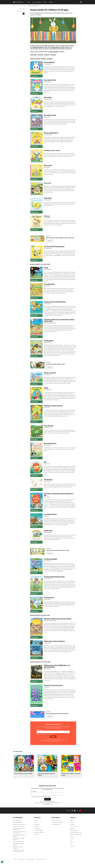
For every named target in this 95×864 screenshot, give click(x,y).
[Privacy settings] (2, 862)
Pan (71, 840)
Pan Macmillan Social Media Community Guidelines (18, 851)
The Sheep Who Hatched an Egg (54, 576)
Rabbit (46, 388)
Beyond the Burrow (50, 443)
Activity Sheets (37, 828)
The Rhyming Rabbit (50, 559)
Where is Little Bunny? (51, 133)
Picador (71, 842)
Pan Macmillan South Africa (57, 822)
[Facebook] (72, 810)
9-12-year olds (53, 54)
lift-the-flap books (38, 47)
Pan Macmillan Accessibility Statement (18, 844)
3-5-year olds (40, 54)
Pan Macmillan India (56, 824)
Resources (37, 817)
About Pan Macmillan (17, 820)
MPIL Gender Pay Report (18, 822)
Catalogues (36, 826)
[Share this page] (24, 14)
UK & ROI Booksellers (38, 830)
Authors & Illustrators (36, 2)
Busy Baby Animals (50, 115)
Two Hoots (72, 846)
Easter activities (54, 51)
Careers (35, 822)
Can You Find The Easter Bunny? (54, 246)
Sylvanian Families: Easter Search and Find (57, 618)
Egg (45, 462)
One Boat (72, 838)
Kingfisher (72, 824)
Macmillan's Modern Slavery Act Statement (19, 835)
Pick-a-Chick (48, 97)
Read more (50, 240)
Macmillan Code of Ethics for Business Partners (19, 829)
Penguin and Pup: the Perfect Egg (54, 302)
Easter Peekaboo (49, 62)
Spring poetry (55, 47)
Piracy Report (37, 824)
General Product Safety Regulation (17, 847)
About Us (51, 2)
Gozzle (46, 267)
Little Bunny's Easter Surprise (53, 405)
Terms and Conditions (30, 859)
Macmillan (72, 828)
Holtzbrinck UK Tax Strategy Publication (18, 839)
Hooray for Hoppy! (50, 373)
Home (14, 5)
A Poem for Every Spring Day (53, 685)
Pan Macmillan (17, 817)
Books (28, 2)
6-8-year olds (46, 54)
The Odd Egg (48, 479)
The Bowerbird (48, 340)
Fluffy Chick (48, 198)
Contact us (36, 820)
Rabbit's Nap (48, 530)
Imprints (73, 817)
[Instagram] (75, 810)
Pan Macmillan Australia (56, 820)
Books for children (23, 5)
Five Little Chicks (49, 284)
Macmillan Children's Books (75, 832)
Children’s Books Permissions (19, 841)
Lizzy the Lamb (48, 425)
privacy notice (46, 740)
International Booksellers (39, 832)
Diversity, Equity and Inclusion (19, 824)
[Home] (18, 2)
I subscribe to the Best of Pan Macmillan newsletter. (41, 796)
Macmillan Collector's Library (76, 834)
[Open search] (81, 2)
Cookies (14, 859)
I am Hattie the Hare (50, 514)
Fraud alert (36, 834)
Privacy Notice (21, 859)
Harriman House (73, 826)
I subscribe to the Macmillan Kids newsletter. (46, 734)
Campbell (72, 822)
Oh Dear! (47, 216)
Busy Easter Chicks (50, 80)
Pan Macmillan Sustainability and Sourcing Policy (19, 832)
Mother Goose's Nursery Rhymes (54, 641)
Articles (45, 2)
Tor (70, 844)
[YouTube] (80, 810)
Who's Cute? (48, 165)
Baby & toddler (33, 54)
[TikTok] (77, 810)
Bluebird (72, 820)
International (56, 817)
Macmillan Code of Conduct (18, 826)
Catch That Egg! (49, 597)
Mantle (71, 836)
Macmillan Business (74, 830)
